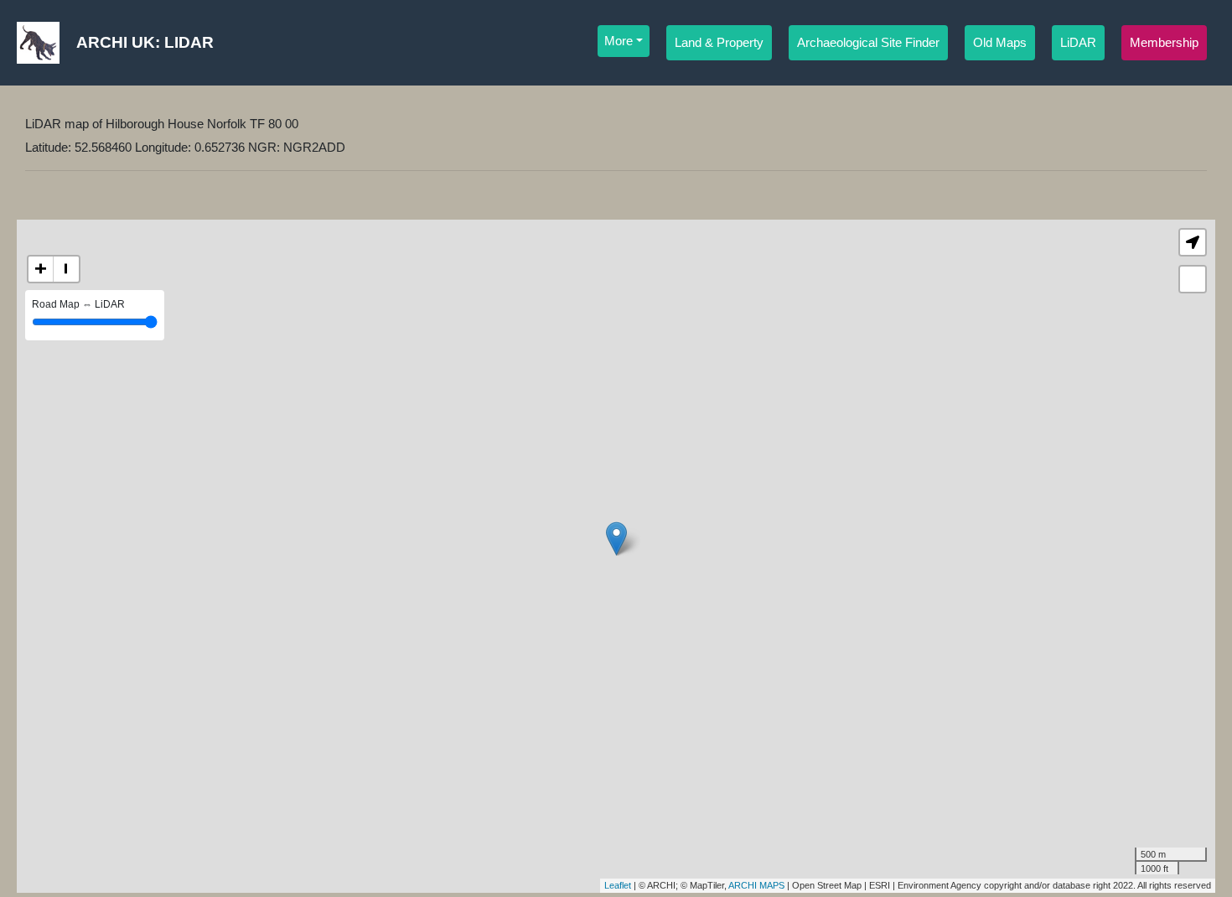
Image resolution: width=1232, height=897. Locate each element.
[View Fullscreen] (1192, 279)
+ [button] (40, 268)
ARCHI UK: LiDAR (145, 42)
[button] (1192, 242)
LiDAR (1078, 42)
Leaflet (617, 885)
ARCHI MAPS (756, 885)
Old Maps (1000, 42)
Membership (1164, 42)
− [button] (65, 268)
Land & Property (719, 42)
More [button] (618, 41)
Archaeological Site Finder (868, 42)
